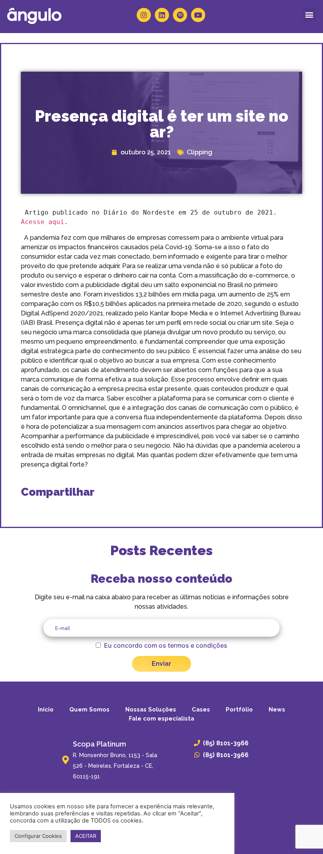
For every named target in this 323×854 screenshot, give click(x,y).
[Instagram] (144, 15)
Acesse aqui (42, 222)
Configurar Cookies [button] (38, 836)
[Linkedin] (162, 15)
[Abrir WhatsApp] (303, 834)
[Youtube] (198, 15)
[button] (309, 14)
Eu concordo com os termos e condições (165, 645)
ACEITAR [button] (85, 836)
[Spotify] (180, 15)
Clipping (199, 152)
